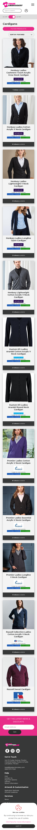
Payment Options (11, 780)
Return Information (11, 783)
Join (14, 732)
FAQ (6, 776)
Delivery (7, 781)
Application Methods (12, 790)
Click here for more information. (18, 822)
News (7, 799)
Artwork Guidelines (11, 792)
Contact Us (8, 778)
